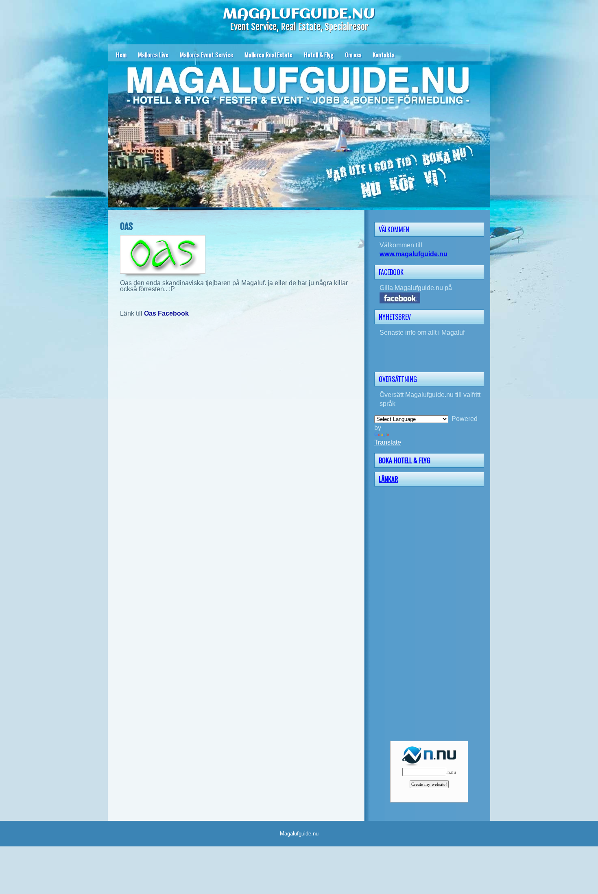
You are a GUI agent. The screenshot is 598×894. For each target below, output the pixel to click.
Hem (121, 54)
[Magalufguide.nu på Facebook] (432, 297)
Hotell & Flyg (319, 54)
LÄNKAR (388, 479)
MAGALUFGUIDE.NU (299, 14)
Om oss (353, 54)
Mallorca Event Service (206, 54)
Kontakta (384, 54)
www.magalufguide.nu (413, 254)
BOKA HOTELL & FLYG (404, 460)
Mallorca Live (153, 54)
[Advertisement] (432, 613)
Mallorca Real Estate (268, 54)
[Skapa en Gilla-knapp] (483, 271)
